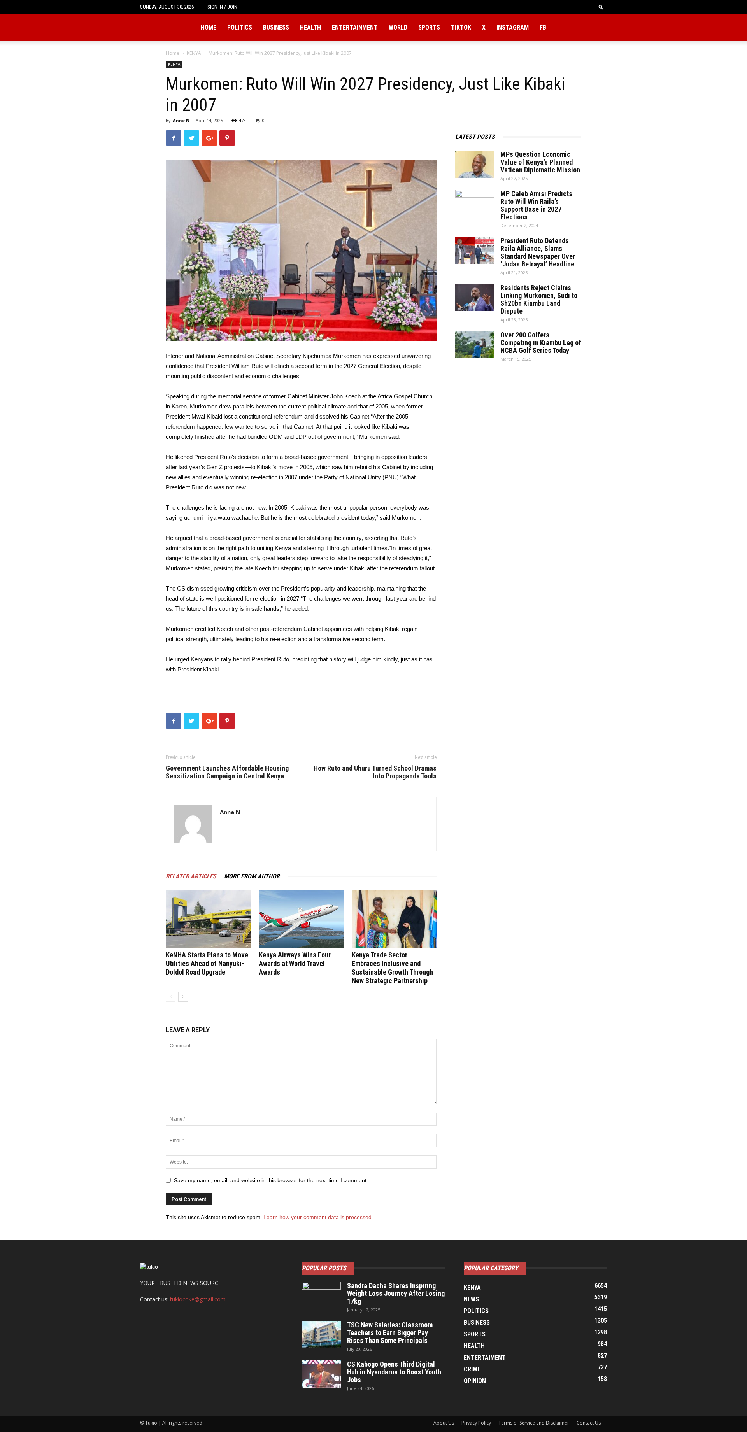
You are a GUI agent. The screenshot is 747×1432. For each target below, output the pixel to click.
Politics (239, 27)
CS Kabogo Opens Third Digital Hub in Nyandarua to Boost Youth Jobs (394, 1372)
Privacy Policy (476, 1423)
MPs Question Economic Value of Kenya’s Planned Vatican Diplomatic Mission (540, 162)
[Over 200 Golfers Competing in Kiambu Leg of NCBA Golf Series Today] (474, 344)
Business (276, 27)
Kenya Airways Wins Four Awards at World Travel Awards (295, 963)
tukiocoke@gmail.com (198, 1299)
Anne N (181, 120)
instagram (512, 27)
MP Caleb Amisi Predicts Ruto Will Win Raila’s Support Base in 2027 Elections (536, 205)
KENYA (194, 53)
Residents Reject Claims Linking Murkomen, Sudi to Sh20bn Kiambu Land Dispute (538, 299)
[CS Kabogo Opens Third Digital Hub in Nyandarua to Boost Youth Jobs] (321, 1374)
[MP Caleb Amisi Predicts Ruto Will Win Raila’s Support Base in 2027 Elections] (474, 203)
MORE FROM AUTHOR (252, 876)
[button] (601, 7)
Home (208, 27)
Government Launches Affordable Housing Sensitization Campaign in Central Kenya (227, 772)
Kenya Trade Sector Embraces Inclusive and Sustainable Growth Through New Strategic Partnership (392, 968)
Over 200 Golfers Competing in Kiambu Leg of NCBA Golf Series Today (540, 342)
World (398, 27)
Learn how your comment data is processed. (318, 1217)
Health (310, 27)
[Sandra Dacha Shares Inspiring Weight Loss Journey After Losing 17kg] (321, 1295)
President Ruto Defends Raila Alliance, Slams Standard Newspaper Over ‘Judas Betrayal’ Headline (537, 252)
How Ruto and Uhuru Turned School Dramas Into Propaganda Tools (375, 772)
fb (543, 27)
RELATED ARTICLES (191, 876)
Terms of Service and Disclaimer (533, 1423)
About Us (443, 1423)
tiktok (461, 27)
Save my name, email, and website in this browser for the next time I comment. (271, 1180)
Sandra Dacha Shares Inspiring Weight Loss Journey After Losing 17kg (396, 1293)
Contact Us (589, 1423)
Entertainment (355, 27)
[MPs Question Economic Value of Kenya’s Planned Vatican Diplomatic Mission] (474, 164)
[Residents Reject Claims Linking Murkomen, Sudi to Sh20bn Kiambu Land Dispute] (474, 297)
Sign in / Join (222, 7)
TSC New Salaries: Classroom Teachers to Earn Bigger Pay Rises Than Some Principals (390, 1332)
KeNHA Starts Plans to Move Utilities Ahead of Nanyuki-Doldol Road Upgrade (207, 963)
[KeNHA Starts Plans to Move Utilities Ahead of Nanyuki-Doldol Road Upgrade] (208, 919)
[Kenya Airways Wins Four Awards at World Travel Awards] (301, 919)
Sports (429, 27)
